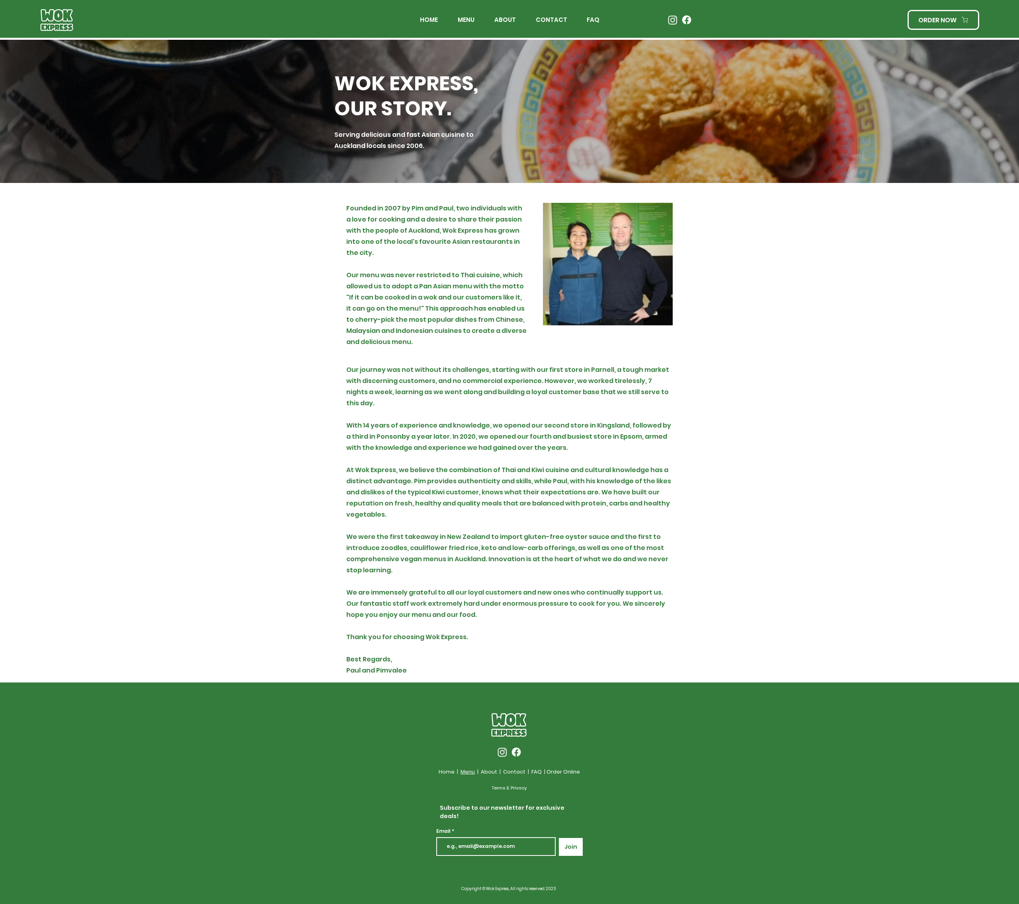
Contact (514, 772)
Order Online (563, 772)
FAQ (536, 772)
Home (447, 772)
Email (444, 831)
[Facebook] (687, 20)
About (489, 772)
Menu (468, 772)
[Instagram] (673, 20)
